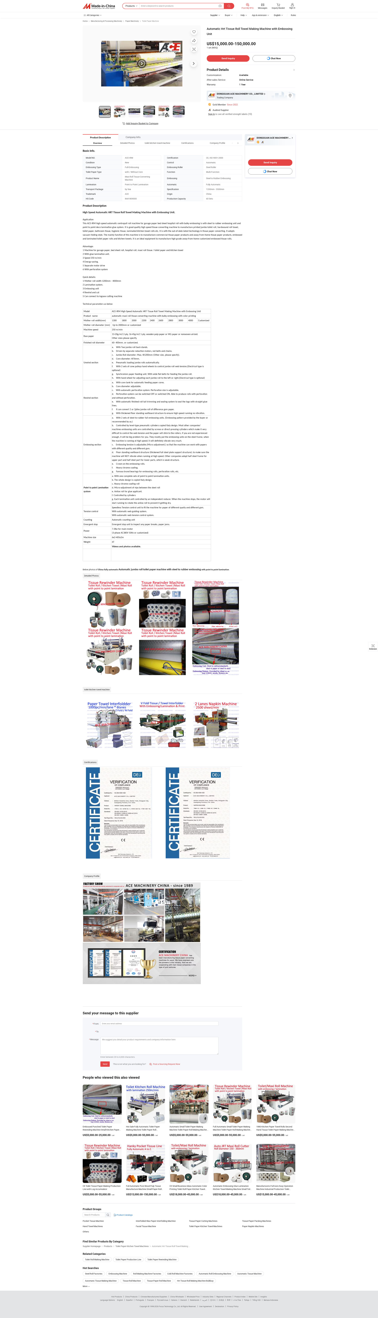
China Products (131, 1296)
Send (105, 1064)
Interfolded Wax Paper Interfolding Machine (156, 1221)
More (85, 1286)
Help (243, 15)
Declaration (219, 1306)
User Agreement (205, 1306)
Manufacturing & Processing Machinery (106, 21)
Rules (293, 15)
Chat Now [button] (276, 58)
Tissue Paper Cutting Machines (203, 1221)
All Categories (93, 15)
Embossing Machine (118, 1273)
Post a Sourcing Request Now (164, 1064)
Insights (263, 1296)
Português (140, 1300)
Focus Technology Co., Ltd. (170, 1306)
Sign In (211, 113)
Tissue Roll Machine (132, 1280)
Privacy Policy (232, 1306)
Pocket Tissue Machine (93, 1221)
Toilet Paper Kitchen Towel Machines (205, 1226)
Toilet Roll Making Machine (97, 1259)
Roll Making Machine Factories (147, 1273)
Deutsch (183, 1300)
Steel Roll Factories (93, 1273)
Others (86, 1231)
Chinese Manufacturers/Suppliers (154, 1296)
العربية (204, 1300)
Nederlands (194, 1300)
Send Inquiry (228, 58)
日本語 (221, 1300)
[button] (232, 143)
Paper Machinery (132, 21)
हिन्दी (228, 1300)
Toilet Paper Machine (150, 21)
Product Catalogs (124, 1214)
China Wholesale (177, 1296)
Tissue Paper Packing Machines (256, 1221)
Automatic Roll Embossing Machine (215, 1273)
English (120, 1300)
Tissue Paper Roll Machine (159, 1280)
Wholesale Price (193, 1296)
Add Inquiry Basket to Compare (142, 123)
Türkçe (246, 1300)
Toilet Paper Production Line (128, 1259)
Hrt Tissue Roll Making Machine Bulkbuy (195, 1280)
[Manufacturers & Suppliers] (99, 6)
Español (129, 1300)
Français (150, 1300)
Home (85, 21)
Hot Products (116, 1296)
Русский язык (162, 1300)
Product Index (240, 1296)
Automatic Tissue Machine (249, 1273)
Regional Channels (223, 1296)
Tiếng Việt (256, 1300)
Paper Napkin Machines (253, 1226)
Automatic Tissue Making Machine (101, 1280)
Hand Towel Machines (93, 1226)
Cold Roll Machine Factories (180, 1273)
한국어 (213, 1300)
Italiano (174, 1300)
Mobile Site (253, 1296)
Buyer (227, 15)
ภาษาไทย (237, 1300)
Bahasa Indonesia (271, 1300)
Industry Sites (208, 1296)
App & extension (259, 15)
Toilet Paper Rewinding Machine (161, 1259)
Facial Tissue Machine (146, 1226)
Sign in (292, 7)
